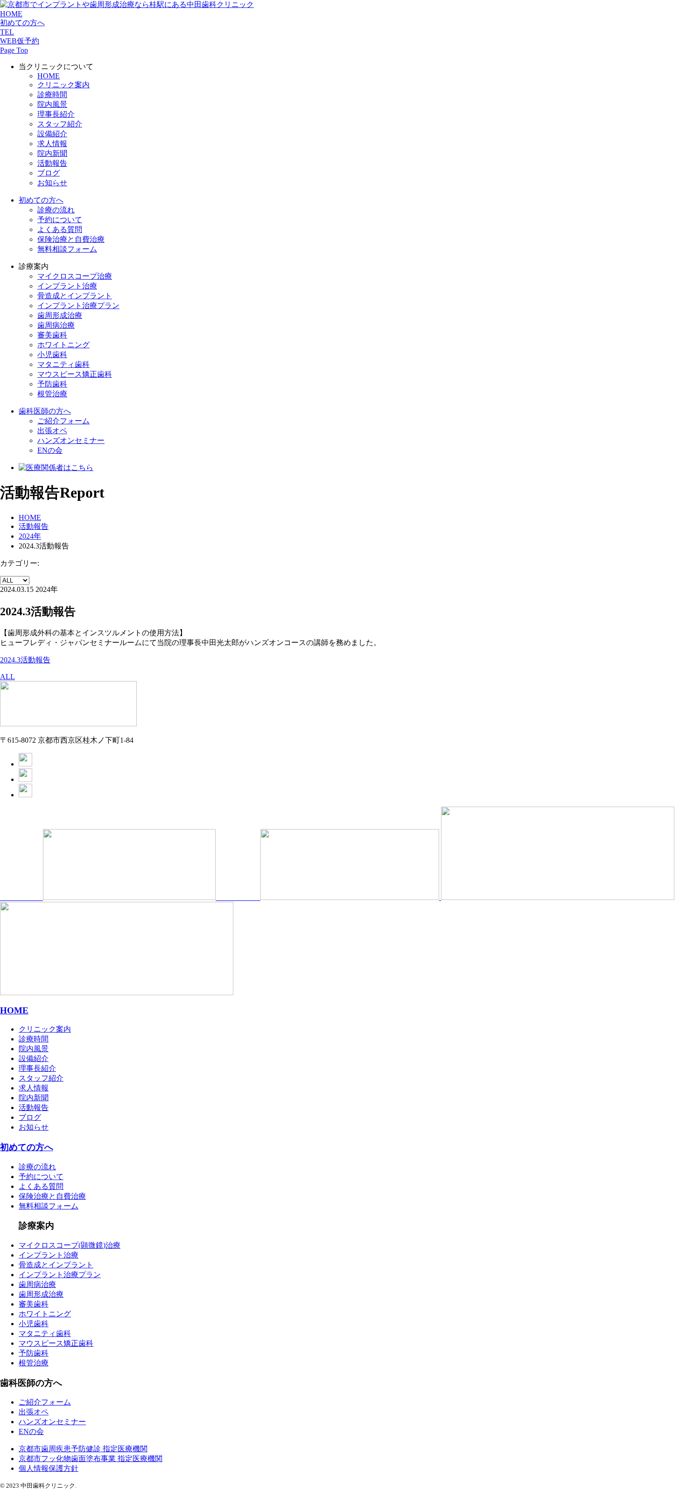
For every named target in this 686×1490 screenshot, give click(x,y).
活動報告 (52, 163)
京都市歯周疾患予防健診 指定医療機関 (83, 1449)
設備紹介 (52, 134)
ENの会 (50, 450)
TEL (7, 32)
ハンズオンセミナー (71, 440)
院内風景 (52, 104)
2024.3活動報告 (25, 660)
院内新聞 (52, 153)
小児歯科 (52, 354)
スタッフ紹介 (59, 124)
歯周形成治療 (59, 315)
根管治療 (52, 394)
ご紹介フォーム (63, 421)
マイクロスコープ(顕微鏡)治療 (69, 1245)
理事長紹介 (56, 114)
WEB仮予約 (19, 41)
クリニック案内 (63, 85)
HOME (11, 14)
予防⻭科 (52, 384)
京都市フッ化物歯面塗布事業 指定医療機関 (90, 1458)
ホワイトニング (63, 345)
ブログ (48, 173)
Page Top (14, 50)
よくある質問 (59, 229)
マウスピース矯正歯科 (74, 374)
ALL (7, 677)
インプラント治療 (67, 286)
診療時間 (52, 94)
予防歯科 (34, 1353)
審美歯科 (52, 335)
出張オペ (52, 431)
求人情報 (52, 144)
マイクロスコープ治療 (74, 276)
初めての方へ (22, 23)
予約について (59, 220)
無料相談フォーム (67, 249)
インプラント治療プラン (60, 1275)
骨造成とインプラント (56, 1265)
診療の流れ (56, 210)
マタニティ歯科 (63, 364)
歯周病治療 (56, 325)
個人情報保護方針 (48, 1468)
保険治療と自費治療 (71, 239)
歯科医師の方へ (45, 411)
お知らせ (52, 183)
